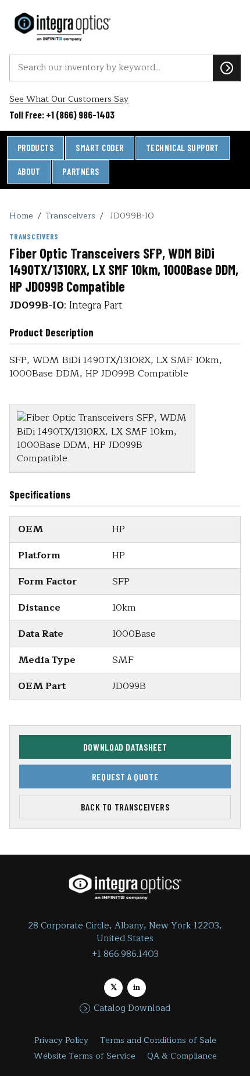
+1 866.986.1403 (125, 954)
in (136, 987)
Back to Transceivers (125, 806)
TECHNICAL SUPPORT (182, 147)
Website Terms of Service (84, 1056)
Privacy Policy (61, 1040)
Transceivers (70, 216)
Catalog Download (132, 1008)
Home (21, 216)
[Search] (227, 68)
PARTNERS (80, 171)
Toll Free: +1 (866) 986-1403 (62, 114)
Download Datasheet (125, 746)
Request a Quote (125, 776)
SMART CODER (100, 147)
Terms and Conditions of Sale (158, 1040)
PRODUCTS (35, 147)
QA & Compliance (182, 1056)
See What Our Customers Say (68, 99)
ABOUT (29, 171)
